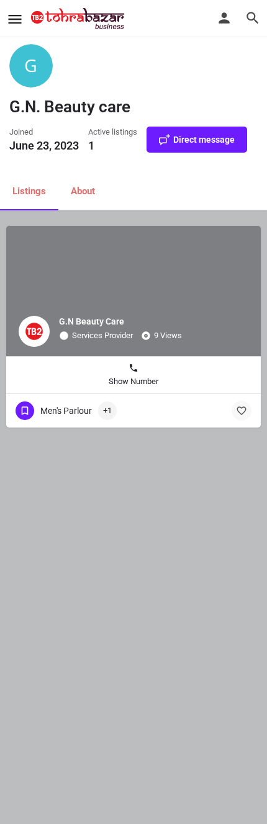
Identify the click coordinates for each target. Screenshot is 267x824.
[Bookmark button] (241, 411)
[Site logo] (79, 18)
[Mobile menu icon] (15, 19)
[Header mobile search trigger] (253, 18)
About (83, 191)
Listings (29, 191)
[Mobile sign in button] (224, 18)
